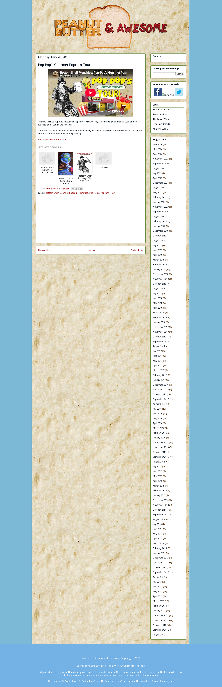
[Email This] (72, 188)
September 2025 (161, 163)
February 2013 (160, 605)
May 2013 (157, 591)
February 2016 (160, 432)
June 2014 (157, 528)
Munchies (83, 192)
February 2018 (160, 317)
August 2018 (159, 288)
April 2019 (157, 254)
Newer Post (44, 250)
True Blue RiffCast (162, 109)
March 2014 (158, 543)
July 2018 (157, 293)
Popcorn (105, 192)
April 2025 (157, 178)
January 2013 (159, 610)
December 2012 (161, 615)
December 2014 (161, 500)
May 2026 (157, 149)
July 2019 (157, 245)
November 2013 (161, 562)
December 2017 (161, 327)
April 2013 (157, 596)
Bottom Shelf (52, 192)
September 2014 (161, 514)
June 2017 (157, 355)
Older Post (137, 250)
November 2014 (161, 504)
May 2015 (157, 476)
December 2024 (161, 182)
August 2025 (159, 168)
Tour (112, 192)
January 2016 (159, 437)
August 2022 (159, 187)
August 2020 (159, 216)
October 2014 (159, 509)
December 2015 (161, 442)
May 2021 (157, 192)
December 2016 (161, 384)
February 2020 (160, 221)
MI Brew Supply (160, 128)
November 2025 (161, 158)
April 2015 (157, 480)
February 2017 (160, 375)
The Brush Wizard (161, 119)
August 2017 (159, 346)
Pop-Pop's (94, 192)
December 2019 (161, 230)
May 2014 (157, 533)
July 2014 (157, 524)
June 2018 (157, 298)
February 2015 (160, 490)
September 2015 (161, 456)
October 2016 (159, 394)
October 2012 (159, 625)
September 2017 (161, 341)
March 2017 (158, 370)
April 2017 (157, 365)
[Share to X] (78, 188)
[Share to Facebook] (81, 188)
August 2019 (159, 240)
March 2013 (158, 601)
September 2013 (161, 572)
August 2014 (159, 519)
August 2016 (159, 403)
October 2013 (159, 567)
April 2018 (157, 307)
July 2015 (157, 466)
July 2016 (157, 408)
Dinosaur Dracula (161, 123)
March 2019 (158, 259)
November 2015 (161, 447)
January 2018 (159, 322)
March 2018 (158, 312)
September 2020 (161, 211)
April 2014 (157, 538)
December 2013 (161, 557)
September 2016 (161, 399)
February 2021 (160, 197)
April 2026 (157, 154)
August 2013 (159, 577)
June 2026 (157, 144)
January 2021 (159, 202)
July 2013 (157, 581)
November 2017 (161, 331)
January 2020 (159, 226)
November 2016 (161, 389)
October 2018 (159, 283)
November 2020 (161, 206)
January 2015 (159, 495)
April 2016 (157, 423)
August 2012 (159, 634)
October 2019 (159, 235)
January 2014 (159, 553)
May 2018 (157, 302)
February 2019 (160, 264)
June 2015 (157, 471)
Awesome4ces (160, 114)
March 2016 (158, 428)
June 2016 (157, 413)
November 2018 (161, 278)
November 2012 (161, 620)
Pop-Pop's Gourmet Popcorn (52, 139)
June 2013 (157, 586)
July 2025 (157, 173)
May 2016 (157, 418)
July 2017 (157, 351)
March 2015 (158, 485)
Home (91, 250)
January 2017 (159, 379)
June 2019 (157, 250)
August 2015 (159, 461)
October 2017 (159, 336)
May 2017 (157, 360)
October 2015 (159, 452)
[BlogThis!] (75, 188)
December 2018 (161, 274)
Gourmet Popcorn (68, 192)
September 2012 (161, 629)
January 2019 (159, 269)
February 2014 (160, 548)
